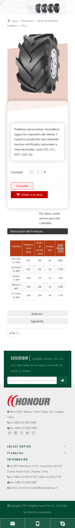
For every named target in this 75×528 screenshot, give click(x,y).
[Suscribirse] (62, 380)
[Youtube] (27, 433)
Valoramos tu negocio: (24, 213)
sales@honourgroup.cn (44, 487)
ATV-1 (14, 333)
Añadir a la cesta (32, 195)
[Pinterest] (33, 433)
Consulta (22, 186)
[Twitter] (21, 433)
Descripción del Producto (26, 231)
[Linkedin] (15, 433)
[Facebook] (9, 433)
